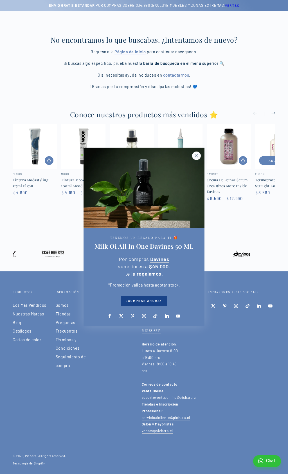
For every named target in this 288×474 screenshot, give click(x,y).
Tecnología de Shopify (29, 463)
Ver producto (49, 160)
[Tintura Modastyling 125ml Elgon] (35, 146)
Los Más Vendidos (29, 305)
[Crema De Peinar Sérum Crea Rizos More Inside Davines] (229, 146)
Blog (17, 322)
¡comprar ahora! (144, 301)
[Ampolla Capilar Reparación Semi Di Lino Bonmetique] (180, 146)
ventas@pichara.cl (157, 431)
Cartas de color (27, 339)
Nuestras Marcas (28, 314)
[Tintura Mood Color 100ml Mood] (83, 146)
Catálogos (22, 331)
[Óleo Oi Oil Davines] (132, 146)
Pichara (31, 456)
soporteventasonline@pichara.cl (169, 397)
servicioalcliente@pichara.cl (166, 417)
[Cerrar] (196, 155)
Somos (62, 305)
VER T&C (232, 5)
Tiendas (63, 314)
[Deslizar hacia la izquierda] (258, 113)
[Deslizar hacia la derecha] (269, 113)
